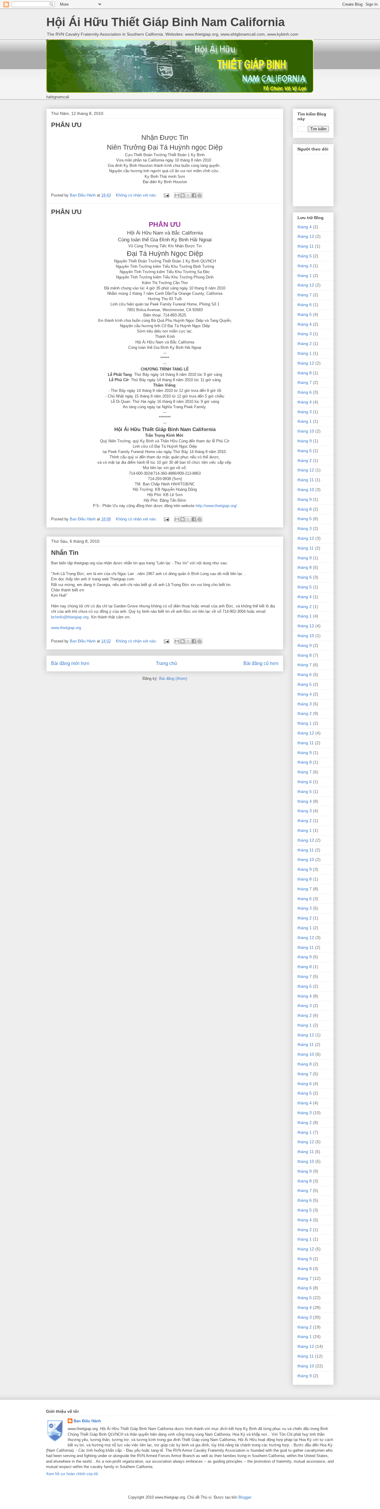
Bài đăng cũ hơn (260, 663)
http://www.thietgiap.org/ (216, 505)
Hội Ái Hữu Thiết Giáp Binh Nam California (165, 21)
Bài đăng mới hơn (70, 663)
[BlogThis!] (183, 195)
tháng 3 (304, 265)
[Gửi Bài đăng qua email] (166, 195)
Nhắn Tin (64, 552)
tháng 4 (304, 226)
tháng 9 (304, 440)
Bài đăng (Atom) (173, 678)
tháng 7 (304, 294)
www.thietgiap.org (66, 628)
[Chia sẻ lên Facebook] (194, 195)
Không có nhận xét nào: (137, 195)
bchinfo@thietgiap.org (69, 617)
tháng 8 (304, 372)
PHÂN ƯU (66, 125)
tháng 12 (305, 236)
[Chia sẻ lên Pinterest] (199, 195)
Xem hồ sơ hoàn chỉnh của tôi (72, 1474)
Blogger (244, 1497)
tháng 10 (305, 431)
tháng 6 (304, 304)
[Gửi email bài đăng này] (177, 195)
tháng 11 (305, 246)
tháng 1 (304, 275)
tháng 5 (304, 256)
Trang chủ (166, 663)
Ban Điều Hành (87, 1421)
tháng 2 (304, 343)
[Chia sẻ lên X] (188, 195)
